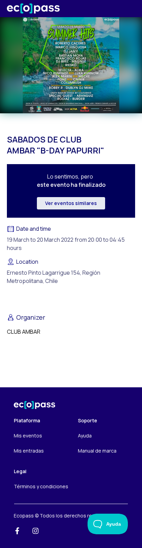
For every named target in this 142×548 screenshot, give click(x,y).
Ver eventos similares (71, 203)
